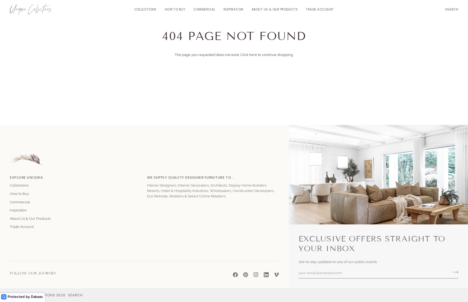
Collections (19, 185)
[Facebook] (235, 274)
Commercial (20, 202)
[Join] (453, 272)
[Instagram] (255, 274)
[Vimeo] (276, 274)
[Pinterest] (245, 274)
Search (75, 295)
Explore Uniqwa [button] (26, 177)
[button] (145, 9)
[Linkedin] (266, 274)
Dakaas (37, 296)
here (253, 55)
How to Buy (19, 194)
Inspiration (18, 210)
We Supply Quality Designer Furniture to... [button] (190, 177)
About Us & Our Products (30, 219)
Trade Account (22, 227)
